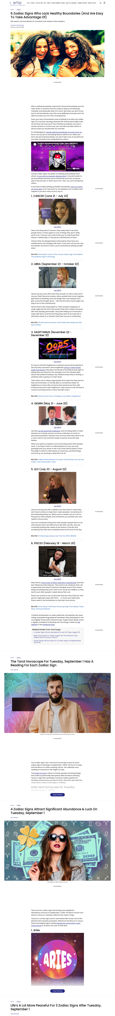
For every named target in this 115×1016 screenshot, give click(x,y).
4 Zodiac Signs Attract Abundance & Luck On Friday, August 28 (57, 632)
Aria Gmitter (14, 670)
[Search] (100, 2)
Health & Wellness (71, 3)
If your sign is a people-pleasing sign (51, 176)
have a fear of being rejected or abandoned (58, 583)
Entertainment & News (58, 3)
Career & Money (82, 3)
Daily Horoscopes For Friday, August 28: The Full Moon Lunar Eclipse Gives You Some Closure (56, 636)
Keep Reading (57, 795)
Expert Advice (92, 3)
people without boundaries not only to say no (64, 132)
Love (28, 3)
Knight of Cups (40, 773)
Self (45, 3)
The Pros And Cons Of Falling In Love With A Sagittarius (59, 396)
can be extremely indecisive (49, 431)
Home (12, 9)
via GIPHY (57, 227)
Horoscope (39, 3)
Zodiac (33, 3)
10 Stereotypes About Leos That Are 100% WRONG (57, 536)
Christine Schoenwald (17, 25)
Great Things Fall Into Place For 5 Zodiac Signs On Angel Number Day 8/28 (57, 641)
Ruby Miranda (15, 1014)
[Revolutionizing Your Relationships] (17, 2)
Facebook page (48, 624)
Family (49, 3)
